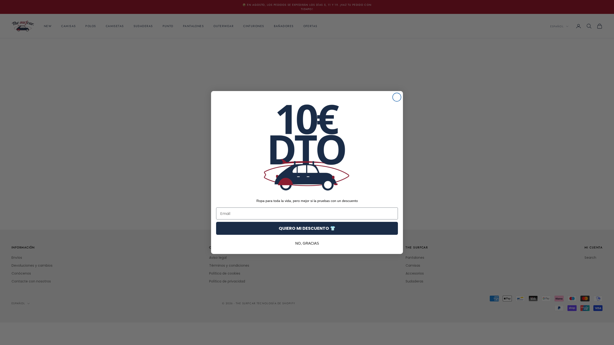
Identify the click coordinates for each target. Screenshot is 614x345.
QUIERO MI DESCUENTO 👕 (307, 228)
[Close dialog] (397, 97)
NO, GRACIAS (307, 243)
